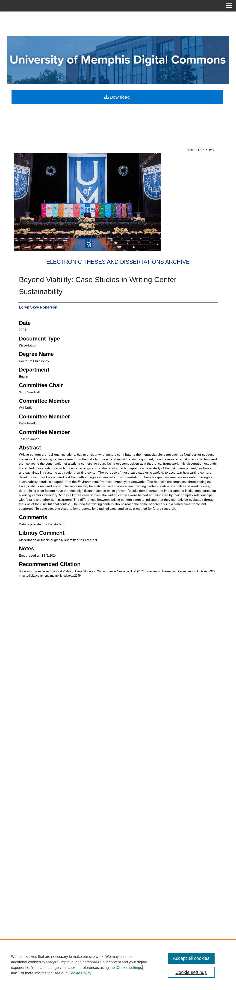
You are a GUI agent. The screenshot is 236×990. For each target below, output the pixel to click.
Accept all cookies (191, 958)
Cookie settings (129, 968)
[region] (118, 964)
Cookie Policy (79, 973)
